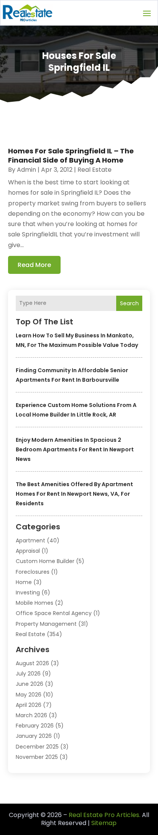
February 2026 (35, 725)
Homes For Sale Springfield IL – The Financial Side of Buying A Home (71, 155)
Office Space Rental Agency (54, 613)
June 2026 (29, 684)
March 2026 (31, 715)
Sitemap (104, 823)
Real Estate (30, 634)
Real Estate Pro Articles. (104, 815)
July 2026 (28, 673)
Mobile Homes (34, 603)
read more (34, 264)
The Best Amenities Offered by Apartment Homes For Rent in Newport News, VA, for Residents (74, 493)
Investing (28, 592)
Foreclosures (32, 572)
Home (24, 582)
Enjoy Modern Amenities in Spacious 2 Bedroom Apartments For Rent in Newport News (75, 449)
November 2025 (37, 757)
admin (26, 169)
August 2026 (32, 663)
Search (129, 303)
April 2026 (28, 705)
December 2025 (37, 746)
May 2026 (28, 694)
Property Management (46, 624)
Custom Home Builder (45, 561)
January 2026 (34, 736)
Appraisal (28, 551)
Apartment (30, 540)
